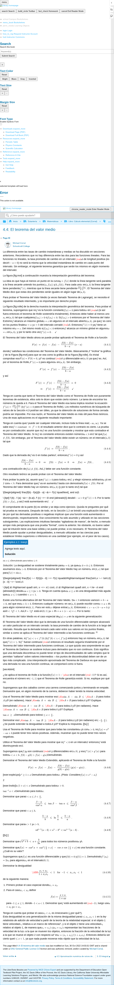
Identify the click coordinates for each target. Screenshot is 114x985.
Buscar (7, 215)
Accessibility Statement (83, 978)
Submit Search (8, 56)
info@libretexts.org (33, 981)
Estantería (32, 221)
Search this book (7, 47)
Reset (4, 75)
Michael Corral (19, 243)
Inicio (15, 221)
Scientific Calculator (14, 148)
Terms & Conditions (63, 978)
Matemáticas (53, 221)
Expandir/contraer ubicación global (109, 220)
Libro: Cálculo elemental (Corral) (83, 221)
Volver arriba (8, 956)
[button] (10, 168)
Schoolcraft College (21, 246)
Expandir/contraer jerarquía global (6, 221)
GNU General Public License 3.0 (25, 949)
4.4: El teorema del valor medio (31, 946)
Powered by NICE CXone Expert (42, 970)
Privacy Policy (48, 978)
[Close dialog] (1, 196)
